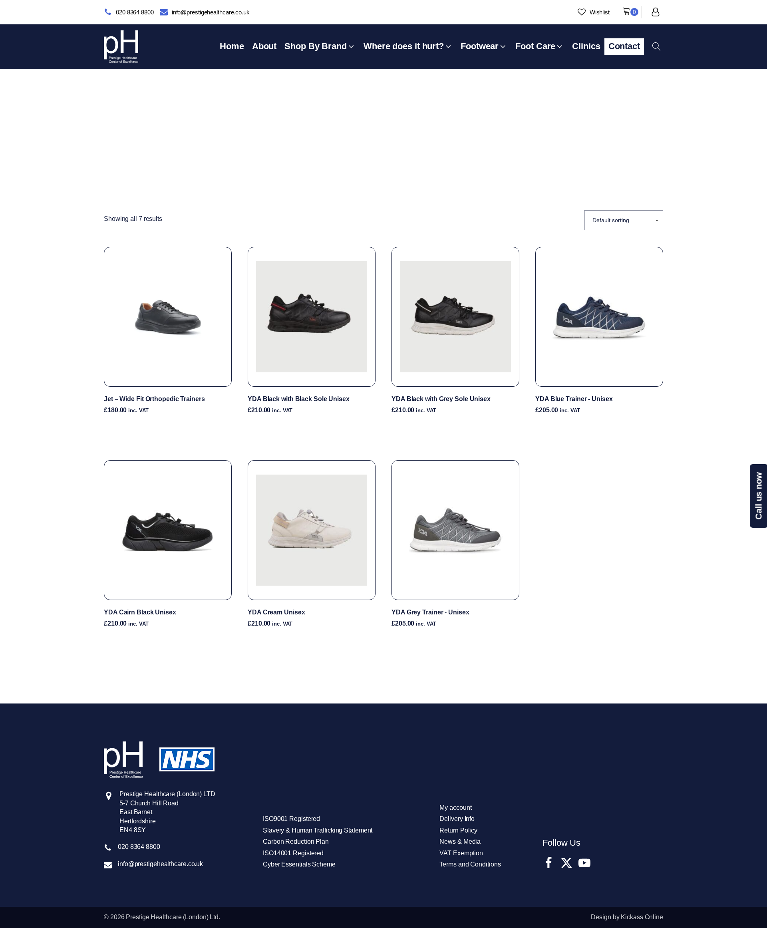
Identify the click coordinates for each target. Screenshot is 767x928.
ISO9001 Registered (291, 818)
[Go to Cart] (630, 12)
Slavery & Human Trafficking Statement (317, 830)
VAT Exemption (461, 853)
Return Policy (458, 830)
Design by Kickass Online (627, 917)
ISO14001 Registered (293, 853)
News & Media (460, 841)
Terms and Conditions (470, 864)
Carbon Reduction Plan (296, 841)
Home (361, 103)
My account (455, 807)
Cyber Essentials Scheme (299, 864)
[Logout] (655, 12)
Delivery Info (457, 818)
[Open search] (656, 46)
